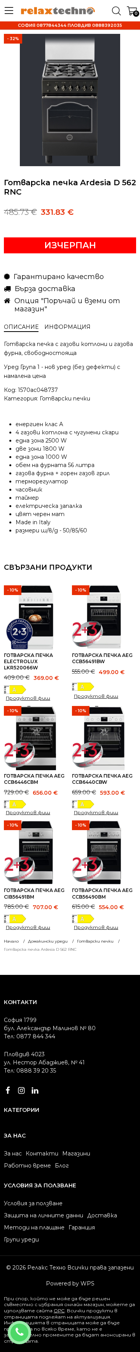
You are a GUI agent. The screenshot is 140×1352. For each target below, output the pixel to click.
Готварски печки (65, 398)
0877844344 (29, 1327)
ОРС (59, 1310)
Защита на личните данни (43, 1215)
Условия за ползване (33, 1203)
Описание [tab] (21, 326)
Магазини (76, 1153)
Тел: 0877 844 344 (29, 1036)
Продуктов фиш (28, 698)
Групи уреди (21, 1239)
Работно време (27, 1165)
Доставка (102, 1215)
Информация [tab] (67, 326)
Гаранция (81, 1227)
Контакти (42, 1153)
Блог (62, 1165)
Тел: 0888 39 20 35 (30, 1070)
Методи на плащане (34, 1227)
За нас (13, 1153)
